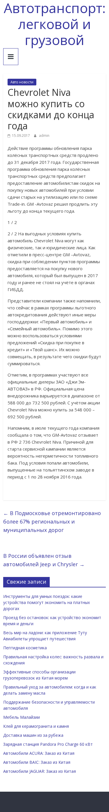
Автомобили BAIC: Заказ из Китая (36, 762)
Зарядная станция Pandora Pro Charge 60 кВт (48, 744)
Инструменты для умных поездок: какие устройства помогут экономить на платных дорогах (46, 602)
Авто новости (21, 82)
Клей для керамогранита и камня (36, 726)
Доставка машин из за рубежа (33, 735)
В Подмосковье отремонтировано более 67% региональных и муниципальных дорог (52, 521)
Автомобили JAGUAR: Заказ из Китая (39, 771)
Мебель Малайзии (21, 717)
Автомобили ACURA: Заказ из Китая (38, 753)
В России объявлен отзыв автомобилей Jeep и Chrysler (44, 560)
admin (44, 135)
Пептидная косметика (25, 647)
